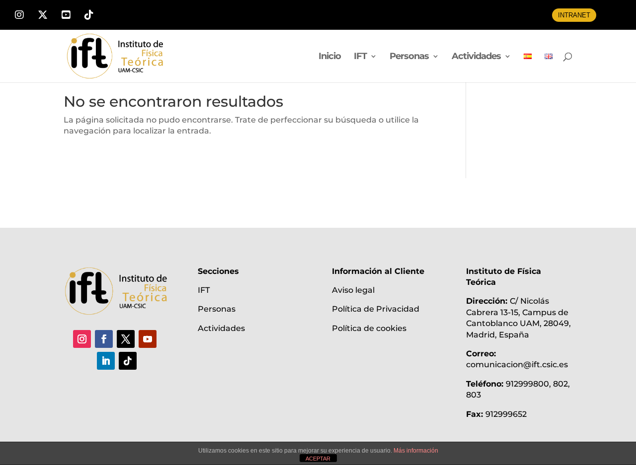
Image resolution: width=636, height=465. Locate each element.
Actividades (476, 57)
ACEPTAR (318, 459)
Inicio (329, 57)
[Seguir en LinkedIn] (106, 361)
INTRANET (574, 15)
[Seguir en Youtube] (148, 339)
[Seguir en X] (126, 339)
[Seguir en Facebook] (104, 339)
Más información (416, 450)
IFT (360, 57)
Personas (409, 57)
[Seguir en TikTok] (128, 361)
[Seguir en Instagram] (82, 339)
